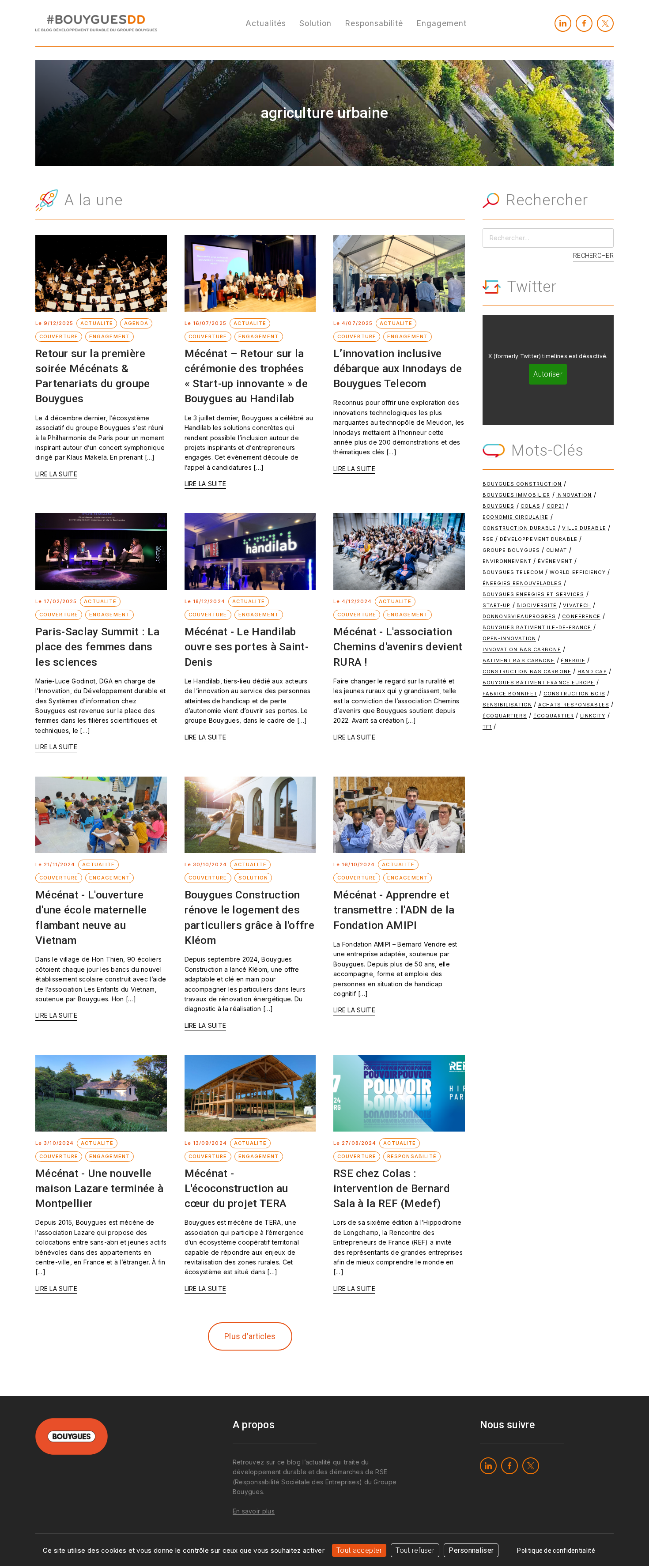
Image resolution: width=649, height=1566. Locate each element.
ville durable (584, 528)
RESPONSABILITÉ (412, 1156)
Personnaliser (471, 1550)
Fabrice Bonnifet (510, 694)
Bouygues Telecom (513, 572)
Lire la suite (56, 474)
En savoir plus (254, 1511)
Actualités (265, 23)
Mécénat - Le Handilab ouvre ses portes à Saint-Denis (247, 646)
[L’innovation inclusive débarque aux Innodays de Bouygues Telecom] (399, 273)
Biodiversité (537, 605)
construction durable (519, 528)
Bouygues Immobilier (517, 495)
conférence (581, 616)
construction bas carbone (527, 671)
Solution (315, 23)
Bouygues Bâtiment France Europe (539, 682)
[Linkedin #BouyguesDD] (563, 23)
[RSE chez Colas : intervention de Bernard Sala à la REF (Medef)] (399, 1093)
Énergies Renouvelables (522, 583)
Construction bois (574, 694)
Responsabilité (374, 23)
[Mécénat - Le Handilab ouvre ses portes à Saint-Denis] (250, 551)
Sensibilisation (507, 705)
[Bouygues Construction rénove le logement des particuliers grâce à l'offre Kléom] (250, 815)
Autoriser (547, 374)
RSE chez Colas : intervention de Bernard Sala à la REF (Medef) (391, 1188)
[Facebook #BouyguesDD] (584, 23)
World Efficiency (578, 572)
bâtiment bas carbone (519, 660)
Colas (530, 506)
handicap (592, 671)
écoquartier (553, 716)
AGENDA (136, 323)
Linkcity (593, 716)
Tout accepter (359, 1550)
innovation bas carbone (522, 649)
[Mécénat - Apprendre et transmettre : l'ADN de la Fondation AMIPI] (399, 815)
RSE (488, 539)
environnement (507, 561)
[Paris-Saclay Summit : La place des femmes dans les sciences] (101, 551)
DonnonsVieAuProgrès (519, 616)
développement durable (538, 539)
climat (556, 550)
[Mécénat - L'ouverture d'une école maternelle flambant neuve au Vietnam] (101, 815)
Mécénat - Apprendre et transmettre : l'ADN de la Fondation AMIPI (394, 910)
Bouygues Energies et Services (534, 594)
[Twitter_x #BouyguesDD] (605, 23)
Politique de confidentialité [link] (556, 1550)
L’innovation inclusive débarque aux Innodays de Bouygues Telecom (397, 368)
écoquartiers (505, 716)
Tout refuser (415, 1550)
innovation (574, 495)
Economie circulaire (516, 517)
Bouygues (499, 506)
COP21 (556, 506)
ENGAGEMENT (109, 336)
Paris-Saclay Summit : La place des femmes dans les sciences (97, 646)
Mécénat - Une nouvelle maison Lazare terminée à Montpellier (99, 1188)
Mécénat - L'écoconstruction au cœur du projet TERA (236, 1188)
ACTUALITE (96, 323)
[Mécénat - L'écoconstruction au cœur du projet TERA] (250, 1093)
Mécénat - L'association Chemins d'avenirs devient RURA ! (398, 646)
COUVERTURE (58, 336)
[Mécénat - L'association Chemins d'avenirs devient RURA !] (399, 551)
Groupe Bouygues (511, 550)
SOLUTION (253, 878)
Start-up (497, 605)
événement (555, 561)
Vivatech (577, 605)
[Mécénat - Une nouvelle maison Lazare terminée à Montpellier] (101, 1093)
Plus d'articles (250, 1336)
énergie (573, 660)
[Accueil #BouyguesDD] (96, 22)
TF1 (487, 727)
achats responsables (573, 705)
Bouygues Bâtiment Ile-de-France (537, 627)
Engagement (441, 23)
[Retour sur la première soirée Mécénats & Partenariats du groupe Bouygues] (101, 273)
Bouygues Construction (522, 484)
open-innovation (509, 638)
